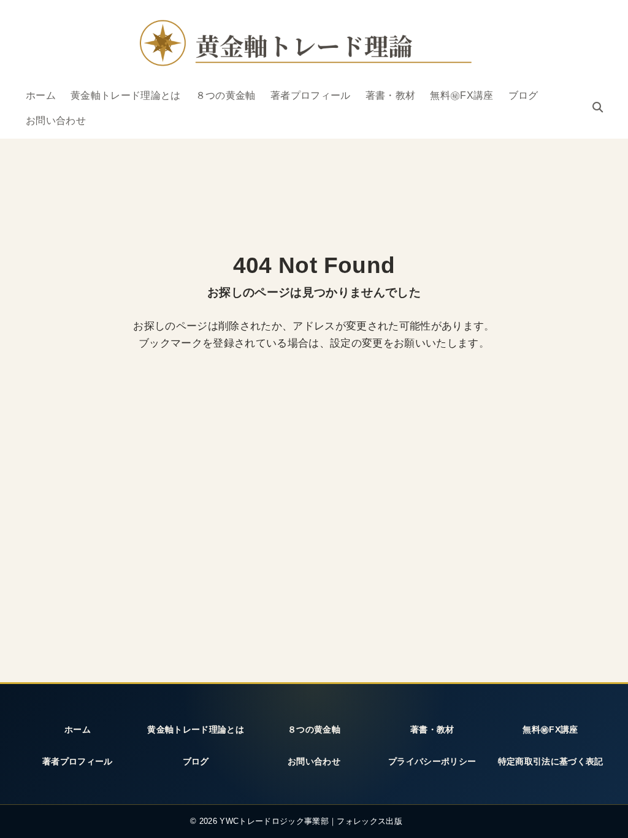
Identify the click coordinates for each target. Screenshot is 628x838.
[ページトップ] (603, 815)
